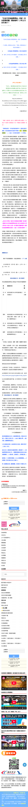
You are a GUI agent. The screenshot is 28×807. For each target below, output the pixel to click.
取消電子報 (22, 793)
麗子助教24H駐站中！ (6, 582)
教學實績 (3, 603)
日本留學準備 (4, 630)
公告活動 (3, 540)
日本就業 (3, 550)
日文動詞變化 (4, 623)
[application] (14, 683)
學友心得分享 (4, 605)
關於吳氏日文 (4, 585)
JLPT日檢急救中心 (5, 537)
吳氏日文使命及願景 (6, 595)
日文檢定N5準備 (5, 625)
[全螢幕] (25, 689)
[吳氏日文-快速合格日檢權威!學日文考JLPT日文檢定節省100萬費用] (14, 12)
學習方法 (3, 560)
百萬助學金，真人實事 (6, 598)
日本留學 (3, 548)
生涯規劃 (3, 555)
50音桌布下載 (4, 615)
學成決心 (3, 553)
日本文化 (3, 535)
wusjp (10, 25)
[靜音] (22, 689)
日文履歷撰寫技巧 (5, 628)
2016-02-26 (4, 25)
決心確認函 (4, 646)
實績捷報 (3, 542)
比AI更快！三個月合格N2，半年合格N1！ (11, 638)
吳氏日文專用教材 (5, 593)
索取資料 (3, 641)
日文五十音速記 (5, 620)
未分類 (3, 565)
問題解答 (3, 558)
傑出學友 (3, 545)
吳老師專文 (4, 532)
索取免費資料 (8, 787)
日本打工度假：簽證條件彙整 (8, 633)
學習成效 (3, 563)
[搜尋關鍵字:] (14, 574)
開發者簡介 (4, 587)
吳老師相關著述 (5, 481)
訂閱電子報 (5, 498)
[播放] (3, 689)
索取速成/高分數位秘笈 (7, 613)
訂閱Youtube (13, 498)
